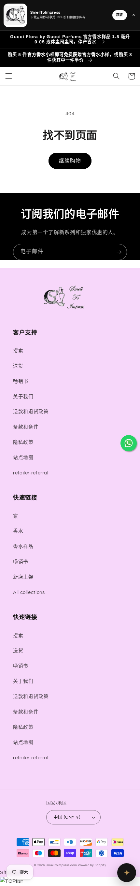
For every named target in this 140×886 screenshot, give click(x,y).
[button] (8, 76)
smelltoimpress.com (62, 865)
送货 (18, 366)
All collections (29, 592)
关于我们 (23, 396)
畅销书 (20, 381)
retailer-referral (31, 473)
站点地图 (23, 457)
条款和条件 (25, 427)
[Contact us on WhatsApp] (128, 443)
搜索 (18, 350)
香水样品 (23, 546)
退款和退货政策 (31, 411)
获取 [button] (119, 15)
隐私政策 (23, 442)
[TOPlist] (11, 881)
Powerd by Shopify (92, 865)
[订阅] (119, 252)
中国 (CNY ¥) (66, 817)
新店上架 (23, 577)
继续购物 (70, 160)
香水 (18, 531)
